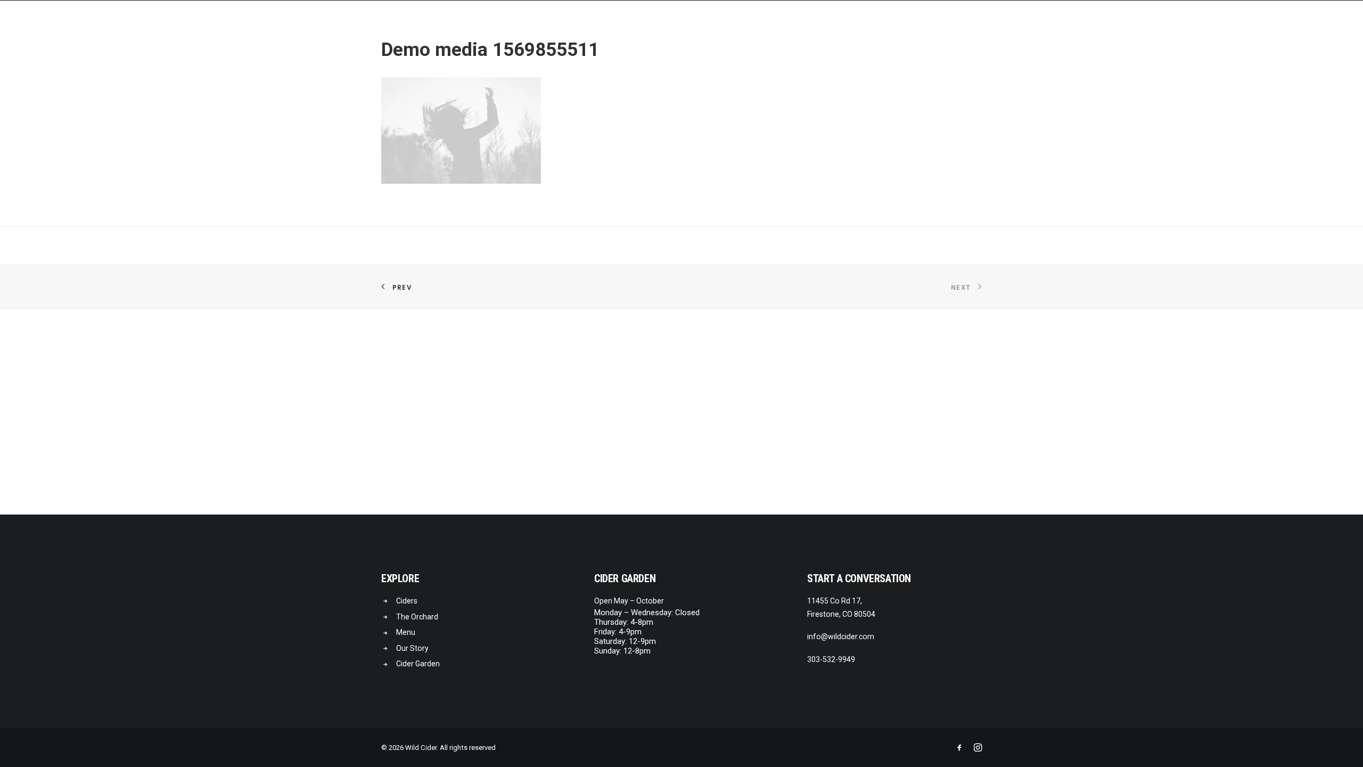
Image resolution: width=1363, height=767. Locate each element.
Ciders (1054, 25)
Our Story (1175, 25)
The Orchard (417, 617)
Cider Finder (1275, 25)
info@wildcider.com (840, 636)
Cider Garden (1111, 25)
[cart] (1336, 25)
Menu (1223, 25)
